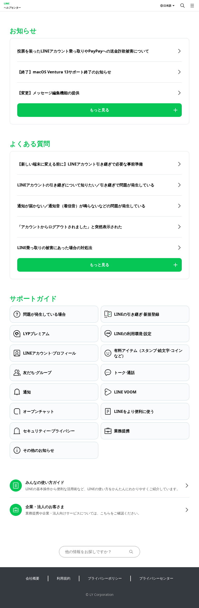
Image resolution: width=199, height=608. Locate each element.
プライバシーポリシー (105, 578)
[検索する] (182, 5)
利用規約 (63, 578)
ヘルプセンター (12, 7)
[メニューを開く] (192, 5)
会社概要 (32, 578)
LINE (6, 3)
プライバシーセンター (156, 578)
